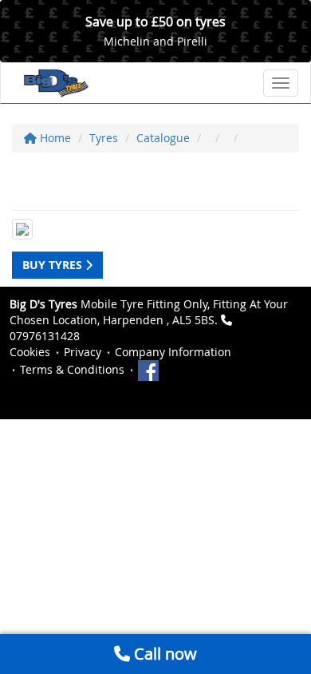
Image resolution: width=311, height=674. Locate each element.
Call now (163, 653)
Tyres (103, 137)
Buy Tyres (53, 264)
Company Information (173, 351)
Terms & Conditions (72, 369)
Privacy (82, 351)
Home (54, 137)
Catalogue (163, 137)
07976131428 (45, 335)
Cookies (30, 351)
